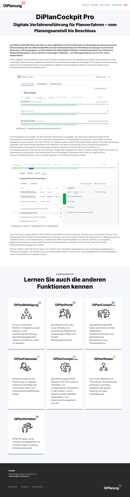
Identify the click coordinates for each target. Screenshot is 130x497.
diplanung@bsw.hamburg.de (19, 476)
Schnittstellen (117, 5)
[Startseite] (12, 5)
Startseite (85, 5)
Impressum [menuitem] (25, 487)
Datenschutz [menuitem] (12, 487)
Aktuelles (94, 5)
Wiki (126, 5)
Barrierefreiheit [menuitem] (38, 487)
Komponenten (105, 5)
